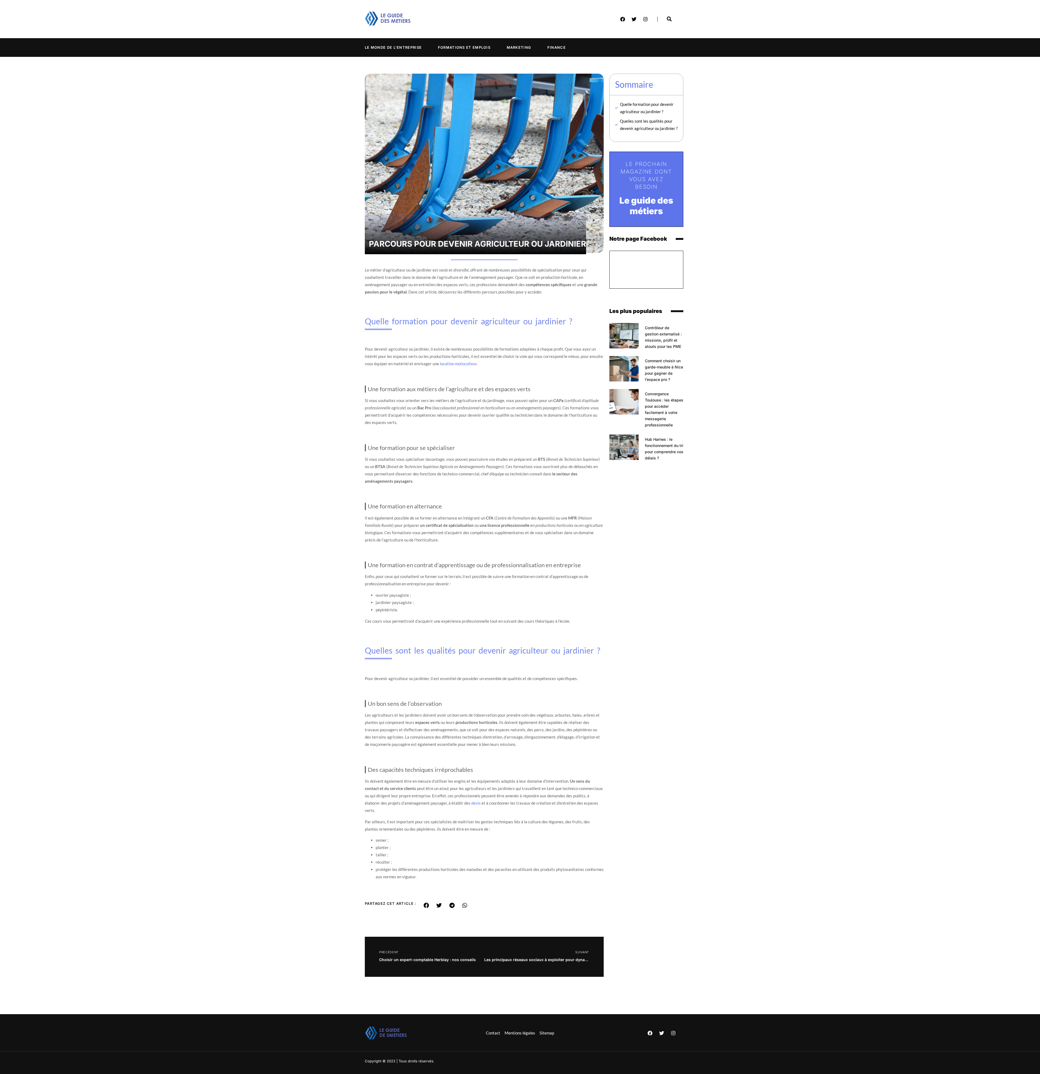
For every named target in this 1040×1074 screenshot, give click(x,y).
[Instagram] (645, 19)
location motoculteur (458, 363)
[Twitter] (634, 19)
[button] (426, 905)
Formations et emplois (464, 47)
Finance (556, 47)
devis (476, 803)
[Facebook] (622, 19)
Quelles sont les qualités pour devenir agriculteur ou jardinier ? (649, 125)
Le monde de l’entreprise (393, 47)
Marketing (519, 47)
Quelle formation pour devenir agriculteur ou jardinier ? (647, 108)
